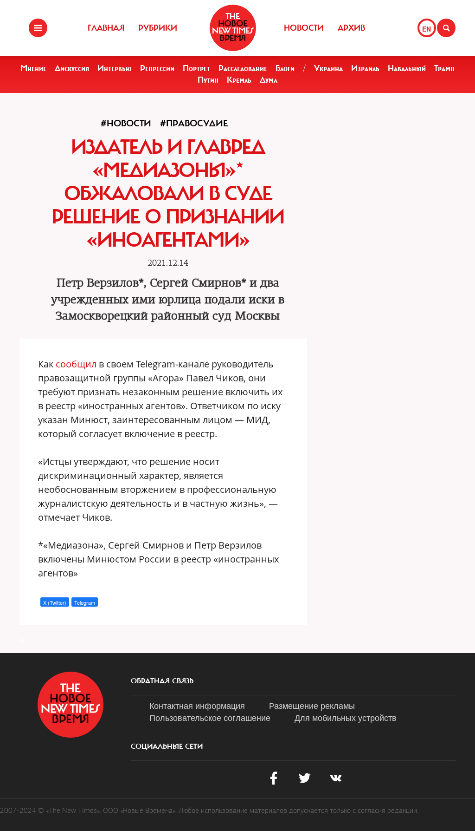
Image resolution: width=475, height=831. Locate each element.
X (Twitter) (54, 602)
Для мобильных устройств (346, 717)
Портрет (196, 68)
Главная (106, 28)
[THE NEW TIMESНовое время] (233, 28)
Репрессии (157, 68)
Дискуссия (72, 68)
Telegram (84, 602)
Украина (328, 68)
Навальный (407, 68)
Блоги (285, 68)
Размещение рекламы (312, 705)
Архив (351, 28)
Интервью (114, 68)
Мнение (33, 68)
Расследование (242, 68)
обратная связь (162, 681)
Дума (268, 80)
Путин (208, 80)
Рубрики (157, 28)
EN (426, 28)
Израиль (365, 68)
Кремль (239, 80)
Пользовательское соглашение (209, 717)
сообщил (76, 364)
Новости (304, 28)
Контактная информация (197, 705)
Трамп (444, 68)
